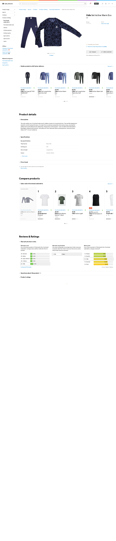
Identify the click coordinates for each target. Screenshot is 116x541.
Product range (5, 9)
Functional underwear (8, 25)
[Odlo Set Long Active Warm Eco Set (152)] (44, 84)
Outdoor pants (7, 33)
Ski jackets (5, 63)
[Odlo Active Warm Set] (96, 84)
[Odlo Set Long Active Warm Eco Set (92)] (78, 84)
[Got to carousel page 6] (53, 53)
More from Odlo (105, 22)
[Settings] (90, 4)
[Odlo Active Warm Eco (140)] (61, 84)
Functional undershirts (6, 21)
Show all (109, 66)
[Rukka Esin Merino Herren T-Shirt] (61, 204)
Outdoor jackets (7, 30)
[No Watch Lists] (109, 4)
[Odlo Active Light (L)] (78, 204)
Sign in (96, 3)
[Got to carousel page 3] (50, 53)
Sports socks (6, 38)
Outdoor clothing (6, 17)
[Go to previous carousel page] (21, 84)
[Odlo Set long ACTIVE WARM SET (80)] (27, 84)
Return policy (24, 168)
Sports (4, 12)
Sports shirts (6, 36)
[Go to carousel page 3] (66, 101)
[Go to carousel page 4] (67, 101)
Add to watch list (107, 52)
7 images (51, 55)
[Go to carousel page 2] (65, 101)
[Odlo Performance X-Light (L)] (96, 204)
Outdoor (4, 15)
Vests (4, 41)
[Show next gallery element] (83, 32)
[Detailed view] (35, 259)
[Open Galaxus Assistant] (103, 4)
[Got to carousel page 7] (54, 53)
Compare (93, 52)
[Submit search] (20, 3)
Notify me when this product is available (97, 46)
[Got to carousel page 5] (52, 53)
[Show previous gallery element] (18, 32)
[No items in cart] (112, 4)
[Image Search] (85, 3)
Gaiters (5, 27)
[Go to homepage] (7, 4)
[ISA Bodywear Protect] (44, 204)
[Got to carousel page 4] (51, 53)
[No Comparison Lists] (106, 4)
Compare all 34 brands (26, 267)
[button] (99, 44)
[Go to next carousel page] (110, 84)
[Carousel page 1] (64, 101)
